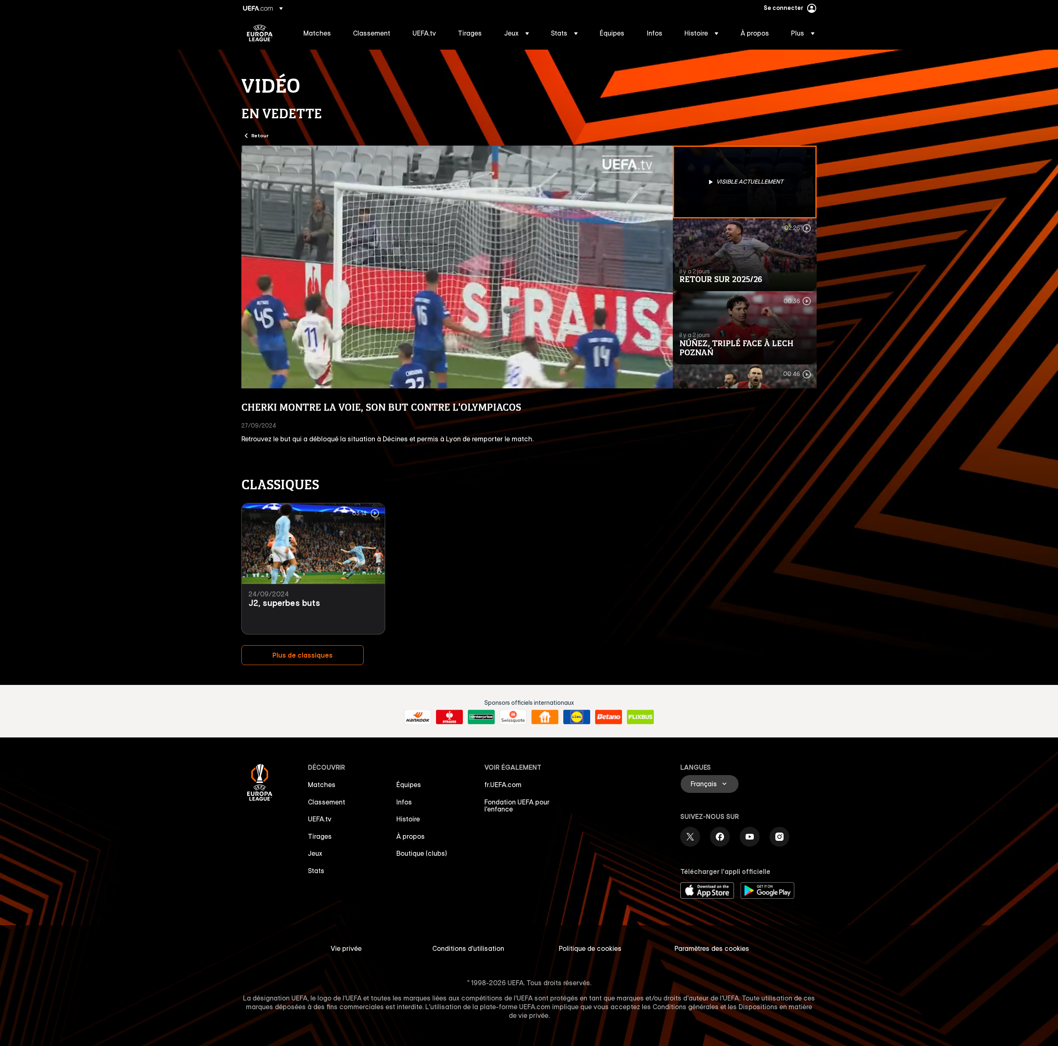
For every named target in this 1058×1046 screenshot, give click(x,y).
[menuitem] (318, 33)
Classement (326, 802)
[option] (745, 182)
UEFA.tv (319, 819)
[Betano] (608, 717)
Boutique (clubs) (421, 853)
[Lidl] (576, 717)
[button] (516, 33)
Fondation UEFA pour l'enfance (517, 805)
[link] (317, 33)
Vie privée (346, 948)
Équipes (408, 784)
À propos (410, 836)
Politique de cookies (590, 948)
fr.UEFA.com (503, 784)
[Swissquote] (513, 717)
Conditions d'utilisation (468, 948)
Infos (404, 802)
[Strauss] (449, 717)
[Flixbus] (640, 717)
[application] (457, 267)
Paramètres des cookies (711, 948)
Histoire (408, 819)
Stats (316, 870)
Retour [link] (260, 135)
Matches (322, 784)
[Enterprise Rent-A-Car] (481, 717)
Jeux (315, 853)
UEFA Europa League (259, 33)
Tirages (320, 836)
